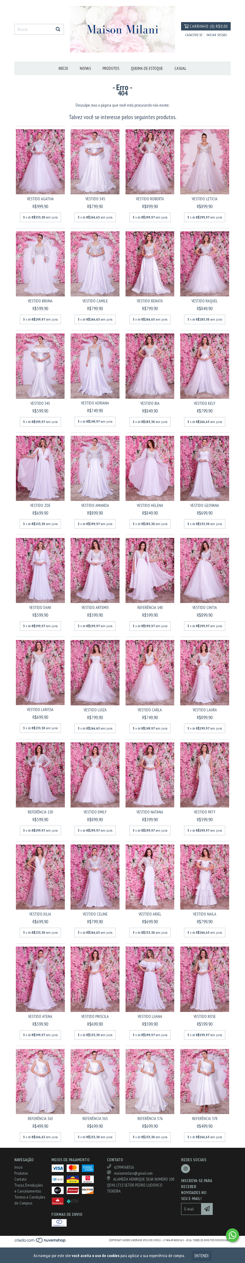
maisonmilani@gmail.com (133, 1173)
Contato (20, 1179)
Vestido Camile (95, 301)
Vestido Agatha (40, 198)
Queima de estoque (147, 68)
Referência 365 (95, 1118)
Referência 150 (40, 812)
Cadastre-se (193, 35)
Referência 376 (150, 1118)
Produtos (110, 68)
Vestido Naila (204, 914)
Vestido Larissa (40, 709)
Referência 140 (150, 607)
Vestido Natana (150, 812)
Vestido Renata (150, 301)
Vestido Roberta (150, 198)
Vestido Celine (95, 914)
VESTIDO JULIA (40, 914)
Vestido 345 (95, 198)
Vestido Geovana (204, 505)
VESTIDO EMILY (95, 812)
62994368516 (124, 1167)
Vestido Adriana (95, 403)
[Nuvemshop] (40, 1242)
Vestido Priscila (95, 1016)
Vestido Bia (150, 403)
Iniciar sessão (216, 35)
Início (63, 68)
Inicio (18, 1167)
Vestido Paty (204, 812)
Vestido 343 (40, 403)
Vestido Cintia (204, 607)
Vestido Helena (150, 505)
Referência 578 (204, 1118)
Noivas (85, 68)
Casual (180, 68)
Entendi (202, 1256)
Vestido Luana (150, 1016)
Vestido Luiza (95, 710)
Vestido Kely (204, 403)
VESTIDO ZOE (40, 505)
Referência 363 (40, 1118)
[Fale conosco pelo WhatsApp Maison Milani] (232, 1235)
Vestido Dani (40, 607)
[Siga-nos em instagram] (185, 1168)
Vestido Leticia (205, 198)
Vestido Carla (150, 710)
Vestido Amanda (95, 505)
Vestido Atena (40, 1016)
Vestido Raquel (205, 301)
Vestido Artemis (95, 607)
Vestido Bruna (40, 301)
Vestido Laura (205, 710)
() (209, 26)
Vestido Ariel (150, 914)
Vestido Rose (205, 1016)
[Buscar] (58, 29)
